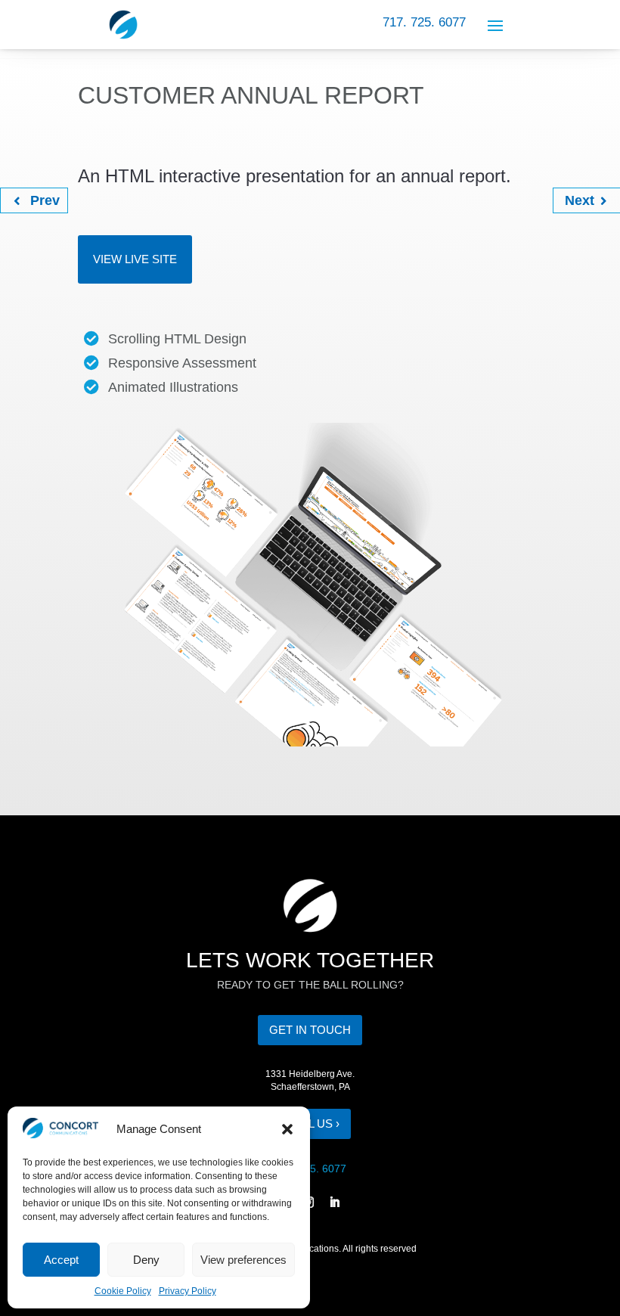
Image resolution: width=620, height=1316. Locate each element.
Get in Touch (310, 1029)
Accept (61, 1259)
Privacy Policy (187, 1291)
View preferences (243, 1259)
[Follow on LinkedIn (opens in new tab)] (335, 1202)
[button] (287, 1129)
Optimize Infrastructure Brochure (28, 197)
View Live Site (135, 259)
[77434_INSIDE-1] (310, 746)
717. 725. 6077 (424, 22)
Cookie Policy (123, 1291)
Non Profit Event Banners (577, 197)
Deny (146, 1259)
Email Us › (310, 1123)
